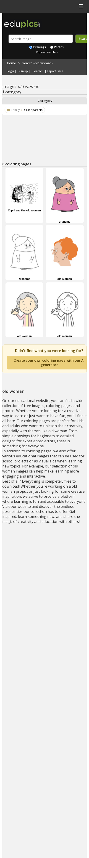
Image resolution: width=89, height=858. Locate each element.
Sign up (23, 71)
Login (10, 71)
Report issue (55, 71)
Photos (59, 47)
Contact (37, 71)
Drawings (39, 47)
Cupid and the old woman (24, 210)
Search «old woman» (37, 63)
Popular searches (47, 52)
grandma (65, 221)
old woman (64, 279)
